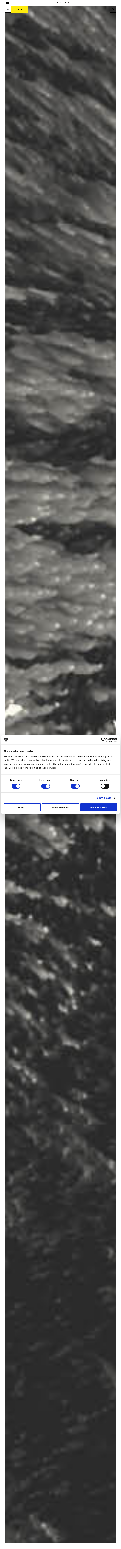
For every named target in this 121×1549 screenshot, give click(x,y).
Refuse (22, 807)
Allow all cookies (98, 807)
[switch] (45, 786)
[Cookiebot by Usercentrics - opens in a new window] (103, 740)
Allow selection (60, 807)
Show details (104, 797)
